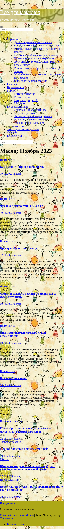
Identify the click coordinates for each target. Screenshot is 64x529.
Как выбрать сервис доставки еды (22, 166)
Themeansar (7, 518)
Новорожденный (17, 106)
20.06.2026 (7, 496)
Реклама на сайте (17, 524)
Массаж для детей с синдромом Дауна (24, 448)
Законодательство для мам (23, 129)
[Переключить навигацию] (1, 27)
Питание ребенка (24, 93)
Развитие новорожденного (30, 119)
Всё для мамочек (20, 12)
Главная (12, 84)
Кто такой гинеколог (13, 378)
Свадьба (12, 132)
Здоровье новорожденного (30, 109)
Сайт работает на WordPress (17, 515)
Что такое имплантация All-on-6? (21, 205)
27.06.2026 (7, 476)
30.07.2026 (7, 455)
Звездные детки (16, 125)
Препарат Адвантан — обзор (18, 248)
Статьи (4, 459)
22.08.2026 (7, 438)
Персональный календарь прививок (36, 55)
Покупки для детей (26, 100)
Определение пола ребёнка (30, 80)
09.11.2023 (6, 303)
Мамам (11, 90)
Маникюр (20, 103)
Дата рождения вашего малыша (33, 42)
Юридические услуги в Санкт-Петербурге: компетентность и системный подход (27, 468)
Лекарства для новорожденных (33, 116)
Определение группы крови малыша (36, 45)
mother (17, 173)
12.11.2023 (6, 255)
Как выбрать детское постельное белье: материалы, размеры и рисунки (25, 430)
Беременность (15, 87)
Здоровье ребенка (25, 113)
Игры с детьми (23, 97)
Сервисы (12, 39)
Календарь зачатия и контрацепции (35, 58)
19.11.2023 (6, 173)
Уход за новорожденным (29, 122)
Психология (14, 135)
